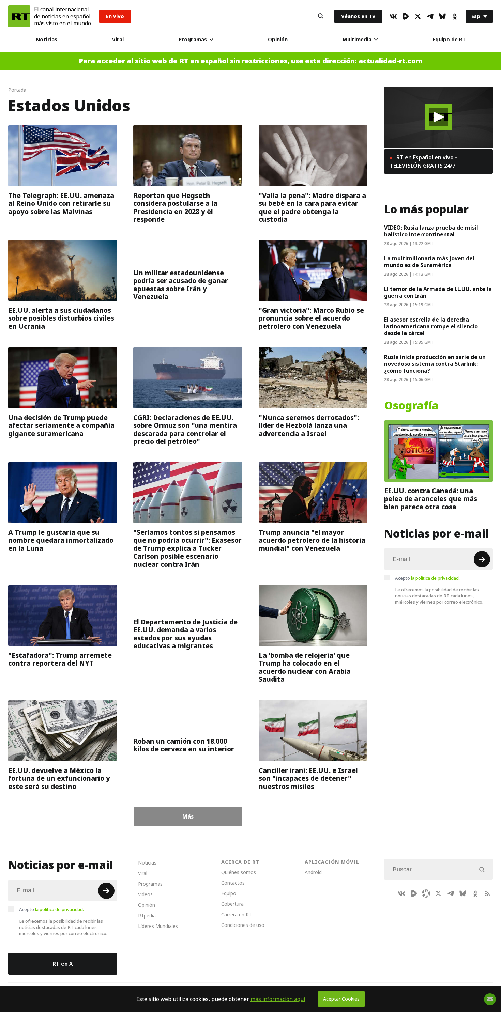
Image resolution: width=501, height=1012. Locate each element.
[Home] (19, 16)
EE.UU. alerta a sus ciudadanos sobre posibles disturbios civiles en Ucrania (61, 318)
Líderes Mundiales (158, 926)
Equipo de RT (449, 39)
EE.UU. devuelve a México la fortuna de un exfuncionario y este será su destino (59, 778)
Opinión (278, 39)
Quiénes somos (238, 872)
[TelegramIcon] (430, 16)
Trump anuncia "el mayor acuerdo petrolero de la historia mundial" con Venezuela (312, 540)
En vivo (115, 16)
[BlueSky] (442, 16)
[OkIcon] (454, 16)
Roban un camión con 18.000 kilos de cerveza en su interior (183, 745)
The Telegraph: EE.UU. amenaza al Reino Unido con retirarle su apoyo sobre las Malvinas (61, 203)
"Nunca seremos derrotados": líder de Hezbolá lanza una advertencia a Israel (309, 425)
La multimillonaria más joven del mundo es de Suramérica (429, 261)
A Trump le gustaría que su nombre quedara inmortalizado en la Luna (60, 540)
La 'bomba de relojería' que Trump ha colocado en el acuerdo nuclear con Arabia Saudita (305, 667)
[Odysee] (426, 893)
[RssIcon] (487, 893)
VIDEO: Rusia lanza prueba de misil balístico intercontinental (431, 230)
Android (313, 872)
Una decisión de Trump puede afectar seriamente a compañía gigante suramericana (61, 425)
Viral (118, 39)
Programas (193, 39)
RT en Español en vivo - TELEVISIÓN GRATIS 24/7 (423, 161)
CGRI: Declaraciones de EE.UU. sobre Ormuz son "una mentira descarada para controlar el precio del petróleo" (185, 429)
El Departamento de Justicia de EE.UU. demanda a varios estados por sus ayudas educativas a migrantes (185, 634)
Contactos (233, 882)
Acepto (427, 578)
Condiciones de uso (242, 925)
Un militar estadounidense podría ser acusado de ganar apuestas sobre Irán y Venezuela (180, 285)
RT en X (62, 964)
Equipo (228, 893)
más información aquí (277, 999)
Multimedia (357, 39)
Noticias (46, 39)
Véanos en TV (358, 16)
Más (188, 816)
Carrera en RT (236, 914)
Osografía (411, 405)
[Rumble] (405, 16)
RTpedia (147, 915)
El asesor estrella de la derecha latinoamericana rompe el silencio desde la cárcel (431, 326)
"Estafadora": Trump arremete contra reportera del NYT (60, 659)
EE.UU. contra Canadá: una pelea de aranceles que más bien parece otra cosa (430, 498)
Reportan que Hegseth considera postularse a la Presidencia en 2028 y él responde (175, 207)
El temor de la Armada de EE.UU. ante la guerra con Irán (438, 292)
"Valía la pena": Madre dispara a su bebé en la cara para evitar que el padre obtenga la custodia (312, 207)
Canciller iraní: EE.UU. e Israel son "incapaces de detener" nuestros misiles (308, 778)
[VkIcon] (393, 16)
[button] (438, 117)
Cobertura (232, 903)
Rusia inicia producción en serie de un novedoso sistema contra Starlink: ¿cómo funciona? (435, 364)
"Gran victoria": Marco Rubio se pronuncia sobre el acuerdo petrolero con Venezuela (311, 318)
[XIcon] (417, 16)
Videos (145, 894)
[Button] (321, 16)
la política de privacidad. (435, 578)
